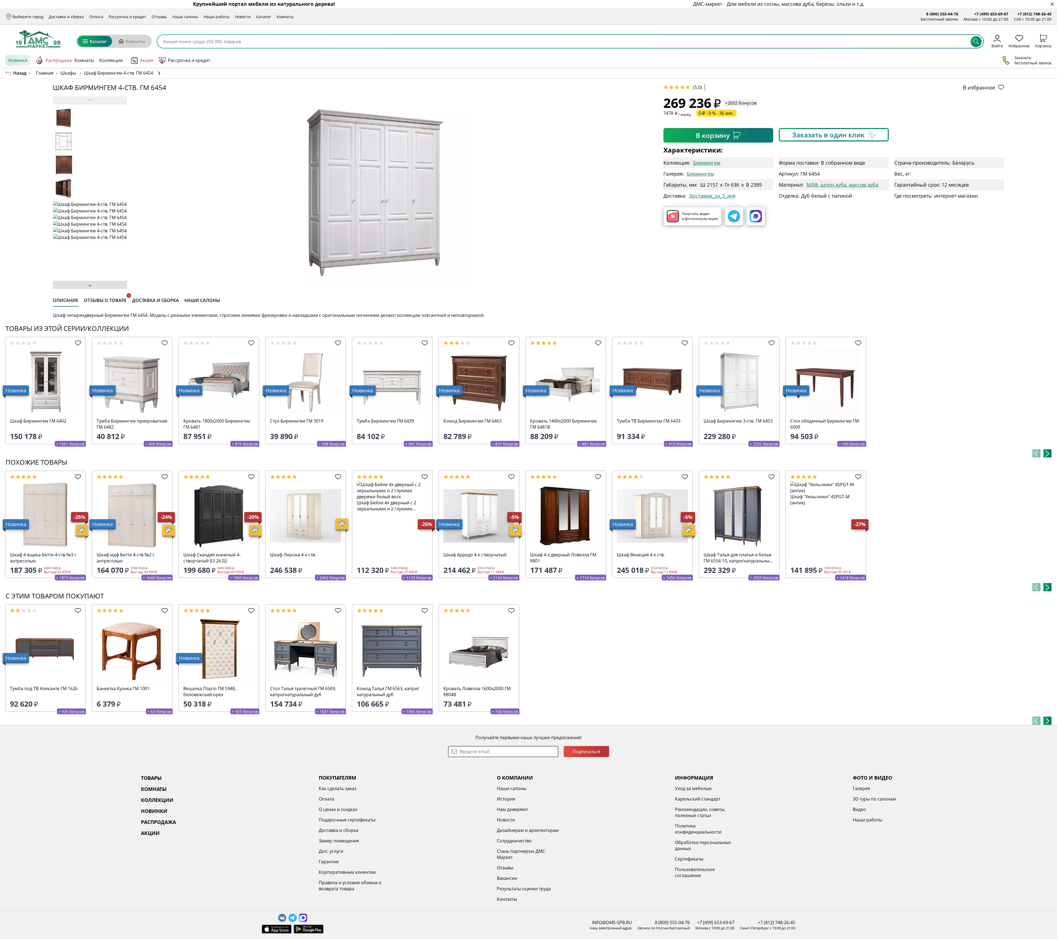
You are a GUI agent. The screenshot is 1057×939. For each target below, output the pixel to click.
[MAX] (755, 216)
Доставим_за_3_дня (712, 195)
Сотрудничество (514, 841)
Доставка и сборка (66, 16)
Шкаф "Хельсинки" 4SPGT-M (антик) (819, 500)
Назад (19, 73)
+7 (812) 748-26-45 (1034, 14)
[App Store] (277, 929)
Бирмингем (706, 162)
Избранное (1019, 45)
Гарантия (329, 862)
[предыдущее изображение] (90, 100)
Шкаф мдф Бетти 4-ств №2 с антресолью (126, 558)
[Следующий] (1047, 453)
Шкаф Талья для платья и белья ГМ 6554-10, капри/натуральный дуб (738, 558)
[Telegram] (733, 216)
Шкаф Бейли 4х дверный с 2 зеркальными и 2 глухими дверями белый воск (386, 506)
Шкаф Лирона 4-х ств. (293, 555)
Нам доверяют (512, 809)
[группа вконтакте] (282, 918)
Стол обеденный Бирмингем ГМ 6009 (824, 424)
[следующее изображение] (90, 285)
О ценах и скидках (338, 809)
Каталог (263, 16)
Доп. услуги (331, 851)
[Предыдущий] (1036, 453)
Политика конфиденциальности (698, 829)
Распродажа (58, 60)
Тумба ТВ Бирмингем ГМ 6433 (648, 421)
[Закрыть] (1052, 4)
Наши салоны (185, 16)
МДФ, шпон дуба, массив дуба (842, 184)
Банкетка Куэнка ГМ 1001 (123, 688)
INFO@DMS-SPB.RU (612, 922)
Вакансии (507, 878)
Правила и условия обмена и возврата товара (350, 886)
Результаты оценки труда (524, 889)
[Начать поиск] (976, 41)
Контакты (507, 899)
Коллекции (111, 60)
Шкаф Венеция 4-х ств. (641, 555)
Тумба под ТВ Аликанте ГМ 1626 (44, 688)
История (506, 799)
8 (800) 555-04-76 (942, 14)
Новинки (17, 60)
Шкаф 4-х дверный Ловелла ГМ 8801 (563, 558)
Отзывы (159, 16)
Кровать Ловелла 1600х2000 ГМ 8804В (477, 691)
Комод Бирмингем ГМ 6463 (472, 421)
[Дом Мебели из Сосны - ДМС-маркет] (38, 39)
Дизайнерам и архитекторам (528, 830)
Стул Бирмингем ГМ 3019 (296, 421)
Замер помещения (339, 841)
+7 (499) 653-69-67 (991, 14)
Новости (243, 16)
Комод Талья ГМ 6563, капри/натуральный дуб (388, 691)
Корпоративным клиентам (347, 872)
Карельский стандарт (697, 799)
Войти (997, 45)
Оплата (96, 16)
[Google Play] (308, 929)
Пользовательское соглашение (695, 872)
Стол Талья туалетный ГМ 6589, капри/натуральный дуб (303, 691)
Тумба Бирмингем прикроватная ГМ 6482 (132, 424)
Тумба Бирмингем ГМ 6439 (385, 421)
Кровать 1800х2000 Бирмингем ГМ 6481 (216, 424)
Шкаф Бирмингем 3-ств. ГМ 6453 (738, 421)
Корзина (1043, 45)
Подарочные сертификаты (347, 820)
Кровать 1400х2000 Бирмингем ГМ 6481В (563, 424)
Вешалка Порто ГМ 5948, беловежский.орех (209, 691)
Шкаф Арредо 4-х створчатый (474, 555)
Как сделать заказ (337, 788)
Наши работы (217, 16)
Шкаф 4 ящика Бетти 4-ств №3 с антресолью (43, 558)
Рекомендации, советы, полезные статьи (700, 812)
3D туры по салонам (874, 799)
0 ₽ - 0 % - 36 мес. (716, 113)
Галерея (861, 788)
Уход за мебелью (693, 788)
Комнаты (285, 16)
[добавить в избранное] (76, 343)
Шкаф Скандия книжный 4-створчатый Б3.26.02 (212, 558)
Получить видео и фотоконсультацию (700, 216)
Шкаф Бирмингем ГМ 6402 (38, 421)
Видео (859, 809)
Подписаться (586, 752)
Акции (146, 60)
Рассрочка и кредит (127, 16)
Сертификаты (689, 859)
